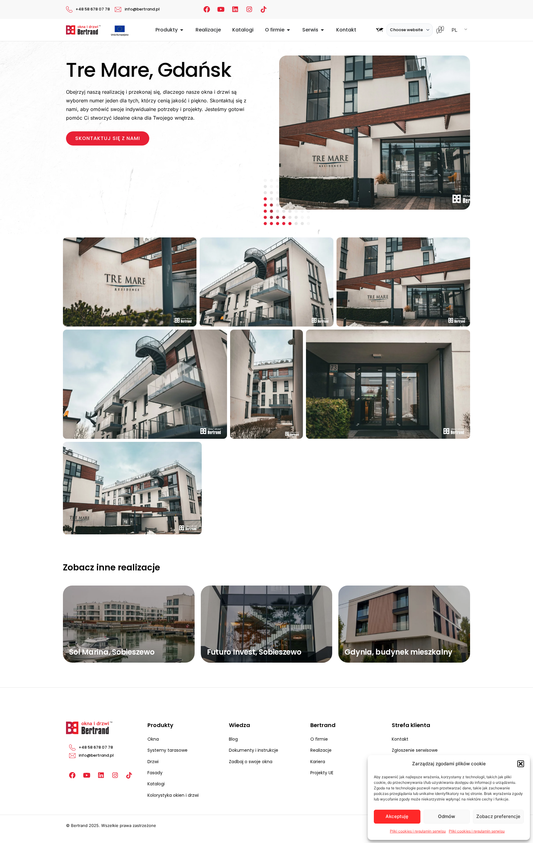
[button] (521, 764)
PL (454, 30)
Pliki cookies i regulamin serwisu (418, 831)
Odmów (446, 816)
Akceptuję (397, 816)
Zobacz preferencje (498, 816)
